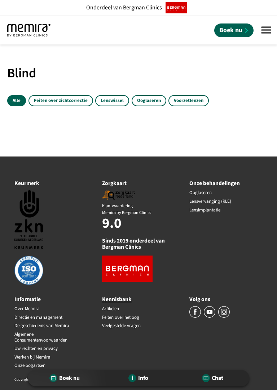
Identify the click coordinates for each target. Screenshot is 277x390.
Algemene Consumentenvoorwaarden (40, 337)
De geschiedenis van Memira (41, 326)
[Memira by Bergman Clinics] (28, 30)
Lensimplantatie (204, 210)
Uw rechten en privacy (36, 349)
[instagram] (224, 316)
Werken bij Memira (32, 357)
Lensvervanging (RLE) (210, 202)
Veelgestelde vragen (121, 326)
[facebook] (195, 316)
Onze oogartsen (29, 366)
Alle (17, 100)
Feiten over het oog (120, 318)
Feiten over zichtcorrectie (61, 100)
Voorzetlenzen (188, 100)
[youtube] (210, 316)
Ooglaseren (149, 100)
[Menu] (266, 30)
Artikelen (110, 309)
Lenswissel (112, 100)
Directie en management (38, 318)
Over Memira (27, 309)
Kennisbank (117, 299)
